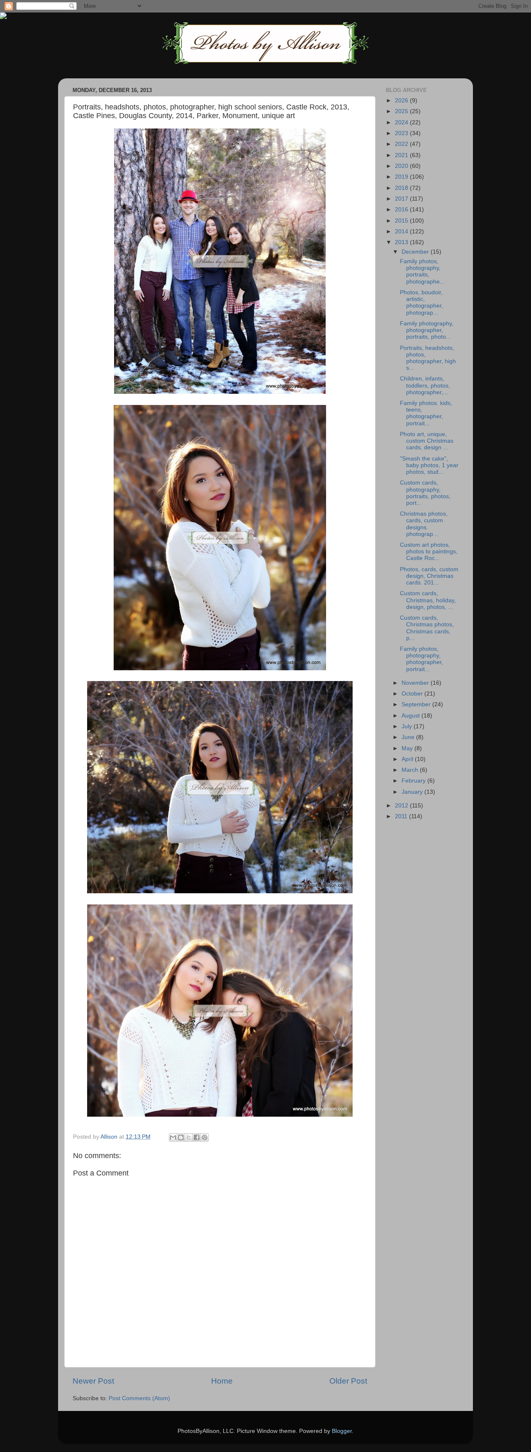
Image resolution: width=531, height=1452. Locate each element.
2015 (402, 221)
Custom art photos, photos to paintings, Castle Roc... (429, 551)
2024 (402, 122)
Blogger (342, 1431)
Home (222, 1381)
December (416, 252)
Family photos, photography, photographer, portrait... (421, 659)
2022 (402, 144)
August (411, 716)
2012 (402, 805)
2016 (402, 209)
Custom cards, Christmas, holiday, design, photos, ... (428, 600)
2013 (402, 242)
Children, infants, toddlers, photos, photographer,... (425, 385)
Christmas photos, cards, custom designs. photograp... (424, 524)
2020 (402, 166)
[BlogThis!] (181, 1137)
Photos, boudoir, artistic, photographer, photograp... (421, 302)
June (409, 737)
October (413, 694)
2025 (402, 111)
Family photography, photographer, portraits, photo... (426, 330)
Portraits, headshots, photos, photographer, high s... (428, 358)
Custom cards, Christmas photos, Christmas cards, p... (427, 628)
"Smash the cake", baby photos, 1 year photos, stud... (429, 465)
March (411, 770)
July (408, 726)
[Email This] (173, 1137)
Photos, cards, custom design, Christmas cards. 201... (429, 576)
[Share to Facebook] (196, 1137)
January (413, 792)
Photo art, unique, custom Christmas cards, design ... (426, 441)
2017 (402, 199)
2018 (402, 188)
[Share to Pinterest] (204, 1137)
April (408, 759)
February (414, 781)
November (416, 683)
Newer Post (93, 1381)
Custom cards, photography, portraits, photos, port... (425, 493)
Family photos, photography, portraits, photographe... (422, 271)
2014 (402, 231)
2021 (402, 155)
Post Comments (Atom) (139, 1398)
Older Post (348, 1381)
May (408, 748)
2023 (402, 133)
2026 (402, 100)
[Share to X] (189, 1137)
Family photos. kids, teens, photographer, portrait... (426, 413)
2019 (402, 177)
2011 (402, 816)
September (417, 704)
